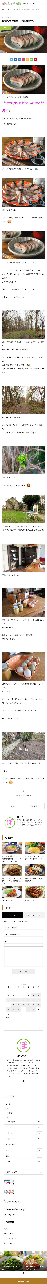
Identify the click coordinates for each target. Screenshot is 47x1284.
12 (18, 1000)
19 (18, 1004)
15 (33, 1000)
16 (38, 1000)
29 (33, 1009)
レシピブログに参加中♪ (12, 1202)
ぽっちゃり (23, 1055)
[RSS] (23, 1272)
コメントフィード (10, 1238)
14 (28, 1000)
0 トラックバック (34, 915)
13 (23, 1000)
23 (38, 1004)
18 (13, 1004)
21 (28, 1004)
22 (33, 1004)
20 (23, 1004)
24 (8, 1009)
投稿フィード (8, 1233)
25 (13, 1009)
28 (28, 1009)
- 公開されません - (12, 934)
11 (13, 1000)
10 (8, 1000)
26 (18, 1009)
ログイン (7, 1229)
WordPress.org (9, 1243)
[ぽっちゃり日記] (11, 3)
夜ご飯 (6, 27)
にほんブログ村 (9, 1184)
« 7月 (8, 1017)
